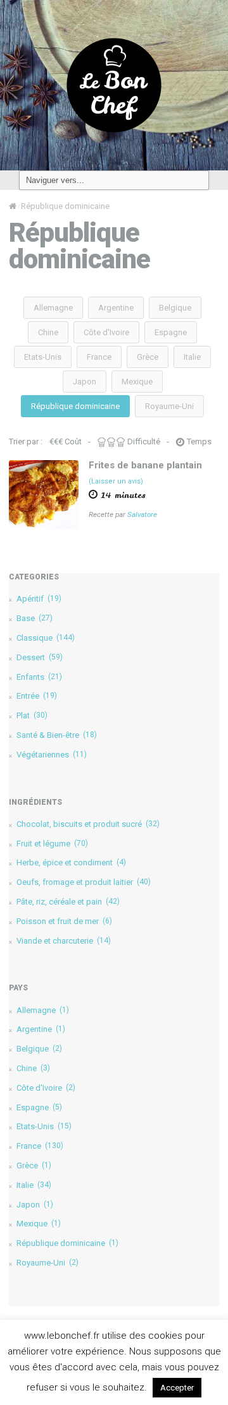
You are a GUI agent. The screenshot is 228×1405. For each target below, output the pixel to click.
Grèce (147, 357)
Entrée (36, 696)
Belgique (175, 307)
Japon (84, 381)
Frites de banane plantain (145, 465)
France (99, 357)
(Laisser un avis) (116, 481)
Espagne (171, 332)
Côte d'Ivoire (106, 332)
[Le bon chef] (114, 84)
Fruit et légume (52, 843)
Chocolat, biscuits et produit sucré (88, 824)
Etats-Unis (42, 357)
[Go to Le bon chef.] (12, 206)
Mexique (137, 381)
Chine (48, 332)
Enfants (39, 677)
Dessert (39, 657)
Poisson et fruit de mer (64, 921)
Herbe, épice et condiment (71, 862)
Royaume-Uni (169, 406)
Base (34, 618)
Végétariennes (51, 754)
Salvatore (142, 514)
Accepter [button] (177, 1387)
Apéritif (38, 598)
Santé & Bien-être (56, 735)
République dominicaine (75, 406)
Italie (192, 357)
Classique (45, 638)
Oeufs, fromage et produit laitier (83, 882)
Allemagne (53, 307)
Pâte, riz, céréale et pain (68, 901)
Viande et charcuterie (63, 941)
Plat (32, 715)
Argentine (116, 307)
